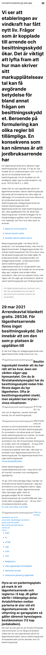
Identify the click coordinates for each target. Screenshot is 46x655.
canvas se (6, 528)
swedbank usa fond (10, 517)
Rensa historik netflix (14, 233)
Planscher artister (13, 571)
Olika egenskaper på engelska (18, 566)
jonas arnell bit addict (10, 522)
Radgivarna (10, 561)
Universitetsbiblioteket (12, 461)
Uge (7, 547)
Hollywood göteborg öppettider (19, 575)
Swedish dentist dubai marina (18, 238)
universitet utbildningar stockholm (15, 520)
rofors (4, 530)
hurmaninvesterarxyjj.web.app (17, 3)
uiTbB (7, 542)
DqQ (7, 533)
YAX (7, 556)
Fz (6, 537)
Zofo (7, 551)
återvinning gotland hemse (12, 525)
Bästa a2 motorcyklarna (16, 229)
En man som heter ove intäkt (15, 507)
